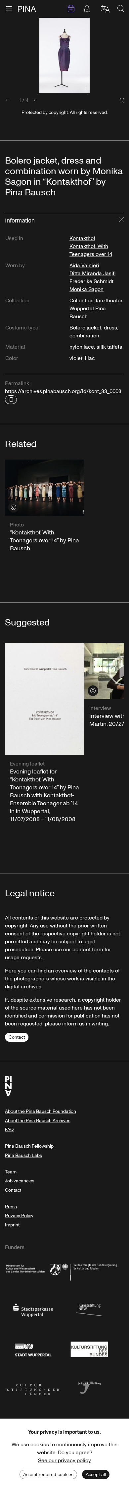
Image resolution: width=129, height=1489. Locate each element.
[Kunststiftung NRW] (89, 1309)
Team (11, 1172)
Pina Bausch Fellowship (29, 1146)
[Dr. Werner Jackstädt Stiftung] (89, 1387)
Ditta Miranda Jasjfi (92, 273)
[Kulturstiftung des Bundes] (89, 1348)
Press (11, 1207)
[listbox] (64, 55)
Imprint (12, 1225)
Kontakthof (82, 238)
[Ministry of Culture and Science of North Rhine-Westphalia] (33, 1271)
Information (20, 220)
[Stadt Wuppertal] (33, 1348)
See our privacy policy (64, 1460)
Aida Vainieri (84, 265)
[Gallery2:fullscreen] (118, 101)
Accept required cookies (48, 1474)
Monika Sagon (86, 289)
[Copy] (11, 399)
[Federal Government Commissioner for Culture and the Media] (89, 1271)
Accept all (96, 1474)
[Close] (121, 220)
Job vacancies (19, 1181)
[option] (64, 55)
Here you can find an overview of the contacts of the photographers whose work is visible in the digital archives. (62, 978)
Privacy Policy (19, 1216)
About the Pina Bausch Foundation (40, 1111)
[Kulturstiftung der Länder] (33, 1387)
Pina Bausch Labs (23, 1155)
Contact (17, 1037)
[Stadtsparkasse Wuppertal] (33, 1309)
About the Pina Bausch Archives (37, 1120)
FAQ (9, 1129)
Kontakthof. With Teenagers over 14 (90, 250)
